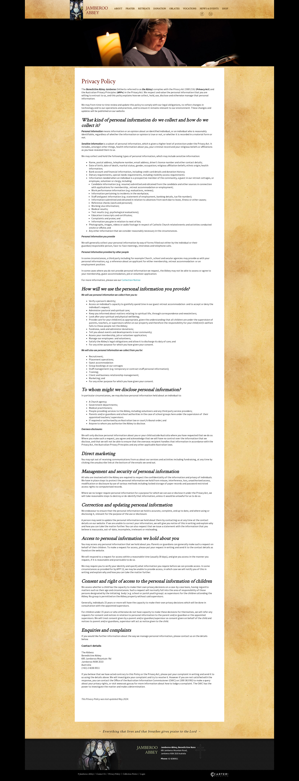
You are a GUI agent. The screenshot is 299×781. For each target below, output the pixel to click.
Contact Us (101, 774)
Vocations (189, 8)
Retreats (144, 8)
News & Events (209, 8)
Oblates (174, 8)
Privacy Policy (114, 774)
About (118, 8)
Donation (159, 8)
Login (142, 774)
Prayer (130, 8)
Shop (225, 8)
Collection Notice (131, 279)
